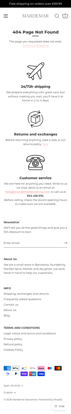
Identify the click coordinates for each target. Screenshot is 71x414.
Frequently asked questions (22, 299)
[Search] (57, 16)
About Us (10, 310)
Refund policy (13, 344)
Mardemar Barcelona (25, 399)
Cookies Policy (13, 349)
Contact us (11, 304)
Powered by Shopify (50, 399)
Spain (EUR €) (12, 385)
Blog (7, 315)
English (8, 392)
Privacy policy (13, 339)
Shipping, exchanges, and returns (26, 293)
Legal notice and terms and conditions (30, 333)
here (45, 144)
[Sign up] (65, 243)
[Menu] (6, 16)
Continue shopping (36, 45)
